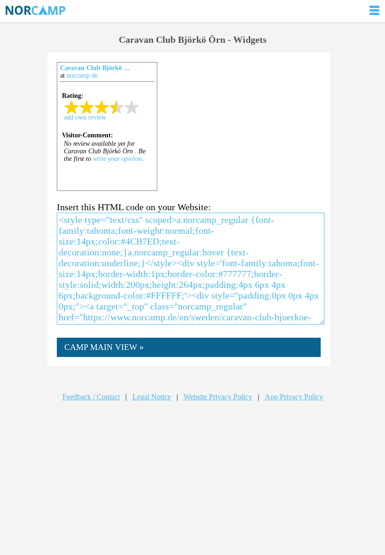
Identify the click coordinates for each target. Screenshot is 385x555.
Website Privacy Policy (218, 397)
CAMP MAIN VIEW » (104, 347)
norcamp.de (82, 75)
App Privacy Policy (294, 397)
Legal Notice (151, 397)
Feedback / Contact (91, 397)
